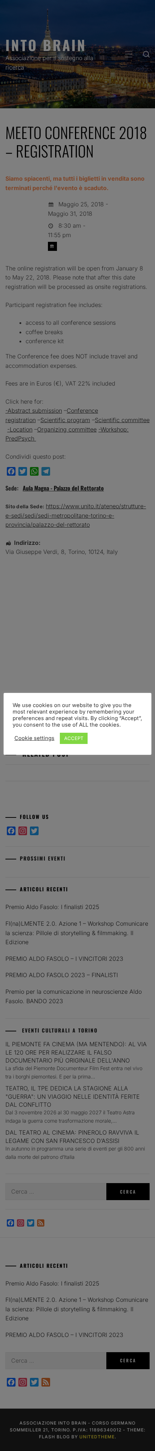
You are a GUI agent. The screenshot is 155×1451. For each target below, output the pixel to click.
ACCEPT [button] (73, 738)
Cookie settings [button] (34, 738)
